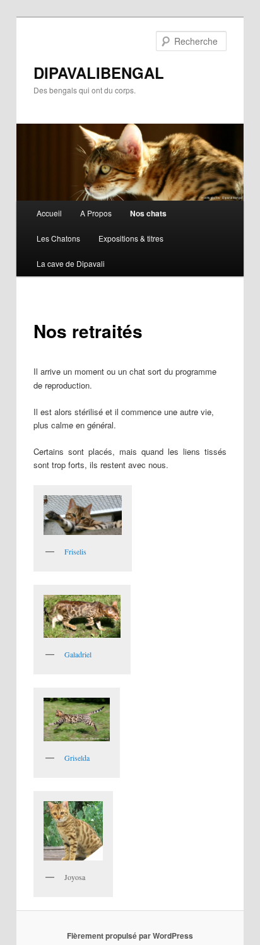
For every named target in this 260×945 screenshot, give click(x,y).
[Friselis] (82, 515)
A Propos (96, 213)
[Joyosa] (73, 831)
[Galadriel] (82, 616)
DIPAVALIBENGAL (98, 72)
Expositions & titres (130, 238)
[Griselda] (76, 719)
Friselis (75, 551)
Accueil (49, 213)
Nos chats (148, 213)
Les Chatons (58, 238)
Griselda (77, 758)
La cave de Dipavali (71, 263)
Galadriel (78, 654)
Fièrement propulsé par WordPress (130, 935)
